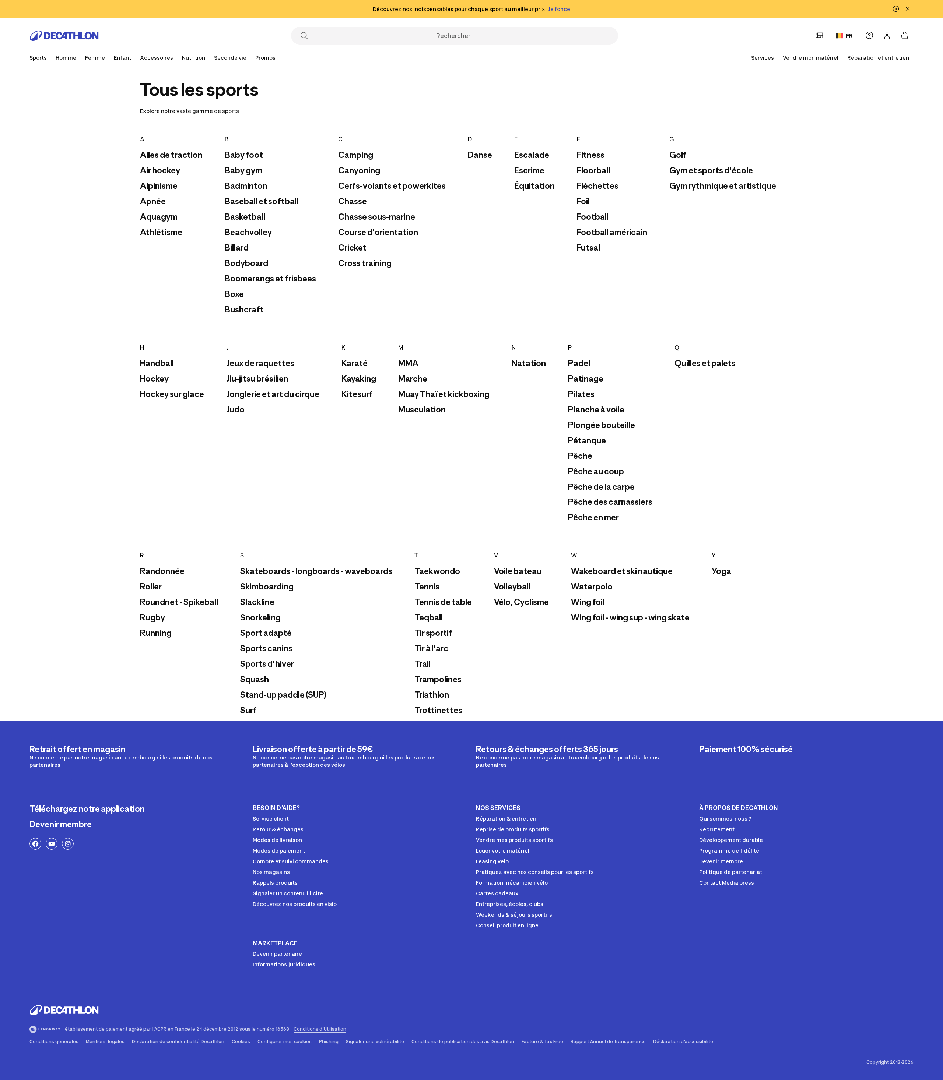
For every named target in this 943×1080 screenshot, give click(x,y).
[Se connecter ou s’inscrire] (887, 35)
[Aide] (869, 35)
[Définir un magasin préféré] (819, 35)
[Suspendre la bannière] (896, 9)
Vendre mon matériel (810, 57)
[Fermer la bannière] (908, 9)
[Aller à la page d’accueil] (64, 36)
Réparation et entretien (878, 57)
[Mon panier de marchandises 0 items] (905, 35)
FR (849, 35)
